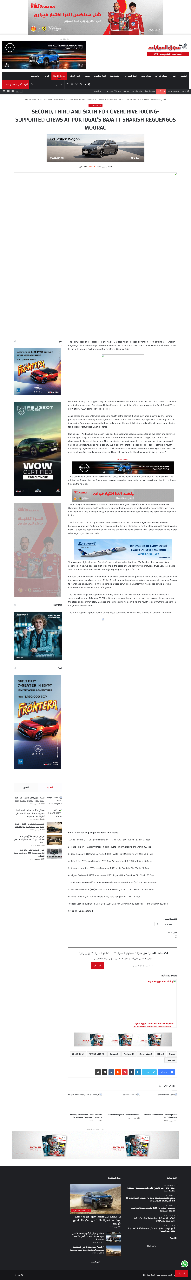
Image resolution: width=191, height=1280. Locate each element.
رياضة (87, 76)
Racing (113, 1054)
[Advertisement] (39, 1196)
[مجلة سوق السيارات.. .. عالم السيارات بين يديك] (168, 50)
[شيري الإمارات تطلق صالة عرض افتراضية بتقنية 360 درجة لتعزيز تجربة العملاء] (54, 854)
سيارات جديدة (146, 76)
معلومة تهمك (114, 76)
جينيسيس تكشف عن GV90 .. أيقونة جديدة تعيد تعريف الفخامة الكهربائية (29, 825)
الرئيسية (184, 76)
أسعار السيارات (131, 76)
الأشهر (26, 787)
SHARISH (77, 1054)
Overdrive (144, 1054)
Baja (171, 1054)
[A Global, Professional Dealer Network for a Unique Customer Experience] (85, 1102)
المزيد (47, 76)
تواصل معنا (35, 76)
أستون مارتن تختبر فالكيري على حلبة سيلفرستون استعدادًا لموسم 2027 (29, 799)
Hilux (159, 1054)
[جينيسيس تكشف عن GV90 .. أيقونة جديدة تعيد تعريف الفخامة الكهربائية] (54, 827)
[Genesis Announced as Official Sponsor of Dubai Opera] (160, 1102)
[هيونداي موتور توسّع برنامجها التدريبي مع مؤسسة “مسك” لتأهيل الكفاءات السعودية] (113, 1237)
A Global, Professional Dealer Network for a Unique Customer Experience (86, 1116)
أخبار (174, 76)
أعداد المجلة (75, 76)
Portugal (128, 1054)
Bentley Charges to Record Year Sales (124, 1115)
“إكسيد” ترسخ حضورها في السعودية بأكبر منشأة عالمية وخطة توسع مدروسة (87, 1248)
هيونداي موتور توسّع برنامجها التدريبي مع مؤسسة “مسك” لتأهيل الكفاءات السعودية (88, 1236)
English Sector (59, 76)
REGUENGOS (96, 1054)
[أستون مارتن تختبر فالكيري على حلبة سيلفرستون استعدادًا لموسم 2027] (54, 801)
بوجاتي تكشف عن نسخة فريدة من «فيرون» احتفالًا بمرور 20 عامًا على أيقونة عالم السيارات (30, 813)
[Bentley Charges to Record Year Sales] (123, 1102)
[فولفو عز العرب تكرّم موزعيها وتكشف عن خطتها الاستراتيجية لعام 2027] (54, 840)
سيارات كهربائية (161, 76)
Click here (151, 1246)
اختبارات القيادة (100, 76)
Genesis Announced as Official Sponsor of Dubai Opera (160, 1116)
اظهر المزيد (95, 1262)
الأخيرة (50, 787)
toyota (170, 1060)
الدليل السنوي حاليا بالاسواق (95, 1129)
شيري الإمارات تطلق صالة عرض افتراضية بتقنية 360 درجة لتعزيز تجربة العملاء (29, 853)
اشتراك (97, 965)
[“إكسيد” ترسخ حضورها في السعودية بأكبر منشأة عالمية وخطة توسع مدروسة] (113, 1251)
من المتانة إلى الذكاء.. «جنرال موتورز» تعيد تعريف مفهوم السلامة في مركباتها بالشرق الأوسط (97, 1220)
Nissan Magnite (63, 39)
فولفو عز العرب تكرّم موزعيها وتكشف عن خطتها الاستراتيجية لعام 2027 (29, 839)
